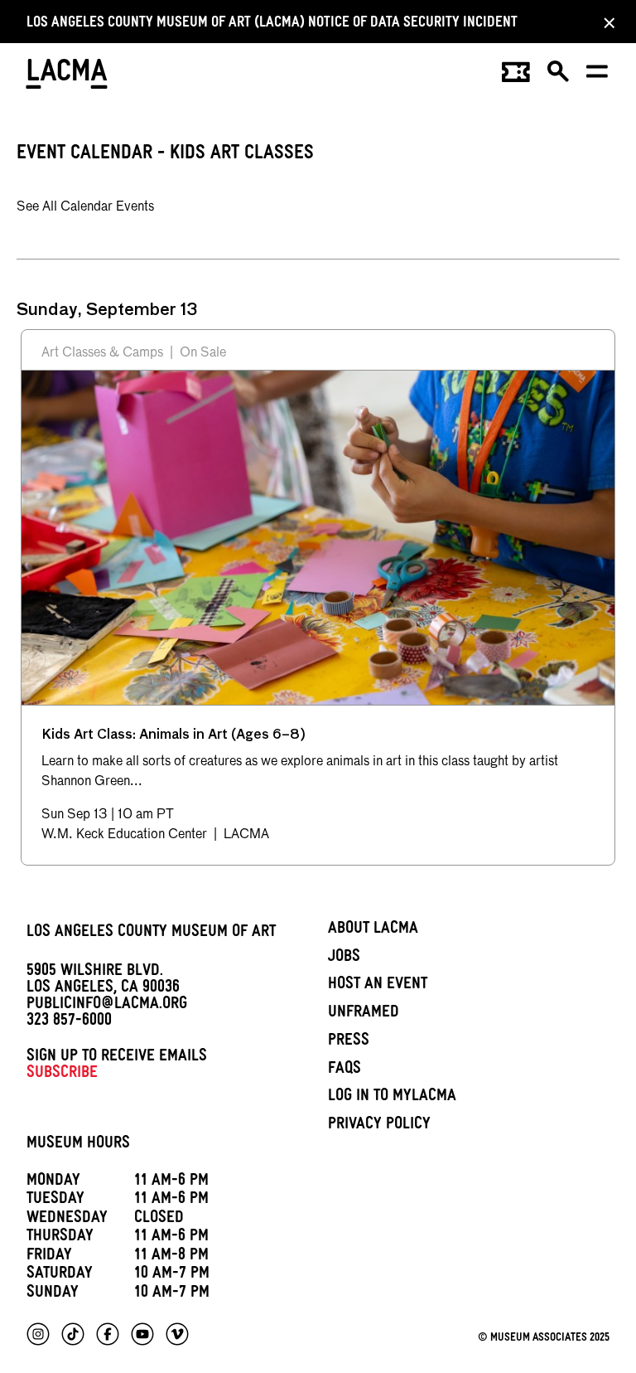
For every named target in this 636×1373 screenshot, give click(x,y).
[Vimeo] (177, 1334)
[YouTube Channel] (142, 1334)
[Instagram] (38, 1334)
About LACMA (373, 930)
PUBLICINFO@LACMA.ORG (106, 1006)
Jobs (344, 958)
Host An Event (377, 986)
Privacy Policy (379, 1126)
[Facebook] (107, 1334)
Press (348, 1042)
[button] (559, 77)
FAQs (344, 1070)
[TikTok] (72, 1334)
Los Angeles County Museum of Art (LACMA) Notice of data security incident (272, 24)
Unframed (363, 1014)
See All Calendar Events (85, 207)
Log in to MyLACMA (392, 1098)
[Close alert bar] (604, 22)
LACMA (67, 76)
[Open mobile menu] (598, 77)
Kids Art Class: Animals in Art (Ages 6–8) (173, 735)
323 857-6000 (69, 1022)
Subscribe (62, 1074)
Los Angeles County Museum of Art (151, 933)
